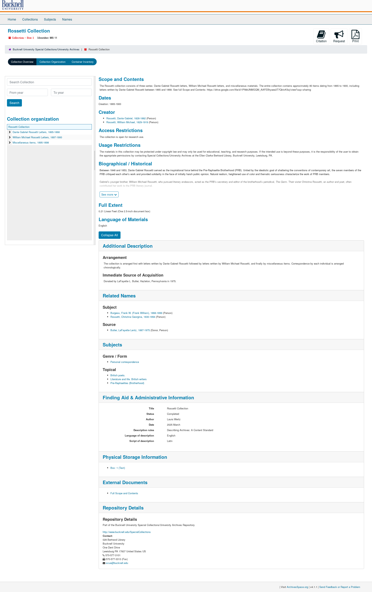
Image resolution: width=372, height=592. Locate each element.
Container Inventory (83, 62)
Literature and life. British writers (128, 379)
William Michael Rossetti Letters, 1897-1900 (37, 137)
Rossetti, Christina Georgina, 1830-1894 (132, 317)
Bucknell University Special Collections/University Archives (46, 49)
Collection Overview (22, 62)
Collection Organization (52, 62)
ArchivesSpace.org (297, 587)
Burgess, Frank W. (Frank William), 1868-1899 (136, 313)
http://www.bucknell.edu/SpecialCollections (127, 532)
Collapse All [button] (109, 235)
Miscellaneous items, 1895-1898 (31, 142)
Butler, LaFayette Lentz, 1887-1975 (130, 330)
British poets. (117, 375)
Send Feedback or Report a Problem (339, 587)
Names (67, 19)
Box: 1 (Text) (117, 468)
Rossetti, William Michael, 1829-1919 (127, 122)
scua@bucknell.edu (117, 563)
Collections (30, 19)
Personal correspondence (124, 362)
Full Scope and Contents (124, 493)
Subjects (50, 19)
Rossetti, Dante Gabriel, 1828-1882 (126, 118)
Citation (321, 41)
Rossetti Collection (18, 127)
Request (339, 41)
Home (12, 19)
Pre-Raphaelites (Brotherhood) (127, 383)
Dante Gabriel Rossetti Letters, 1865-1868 (36, 132)
